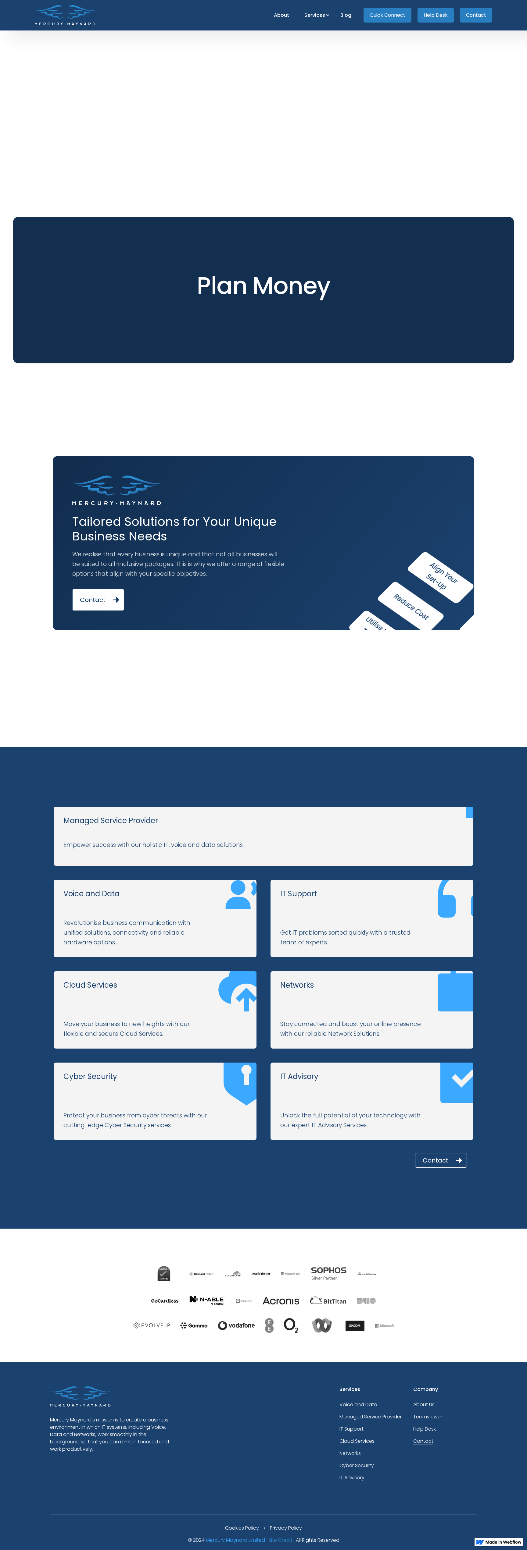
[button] (314, 15)
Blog (345, 15)
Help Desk (436, 15)
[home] (65, 15)
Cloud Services (357, 1441)
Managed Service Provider (370, 1416)
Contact (476, 15)
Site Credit (280, 1540)
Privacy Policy (286, 1527)
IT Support (351, 1428)
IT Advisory (351, 1477)
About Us (424, 1404)
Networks (350, 1453)
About (281, 15)
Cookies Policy (242, 1527)
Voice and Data (358, 1404)
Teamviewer (427, 1416)
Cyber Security (356, 1465)
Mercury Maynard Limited (235, 1540)
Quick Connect (387, 15)
